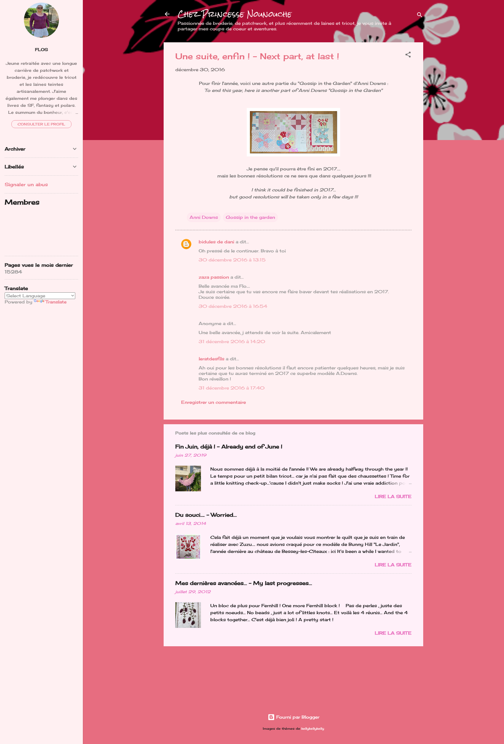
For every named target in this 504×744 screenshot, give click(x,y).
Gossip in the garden (250, 217)
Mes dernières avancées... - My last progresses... (243, 583)
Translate (56, 302)
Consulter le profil (41, 124)
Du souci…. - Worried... (206, 514)
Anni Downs (204, 217)
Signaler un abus (26, 184)
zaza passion (214, 277)
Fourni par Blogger (297, 717)
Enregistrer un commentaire (213, 402)
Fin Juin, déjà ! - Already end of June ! (228, 446)
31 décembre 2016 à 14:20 (232, 341)
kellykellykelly (312, 729)
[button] (408, 55)
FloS (41, 49)
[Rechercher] (419, 16)
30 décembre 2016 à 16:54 (233, 306)
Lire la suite (393, 496)
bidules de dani (216, 241)
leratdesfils (211, 358)
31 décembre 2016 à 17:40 (232, 388)
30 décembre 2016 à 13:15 (232, 260)
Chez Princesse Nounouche (235, 14)
